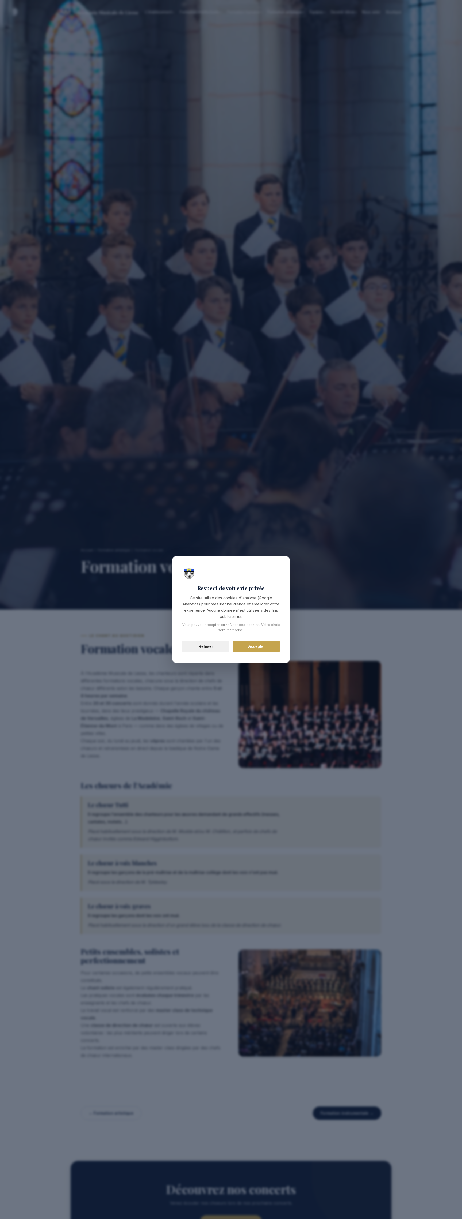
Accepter (256, 646)
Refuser (205, 646)
